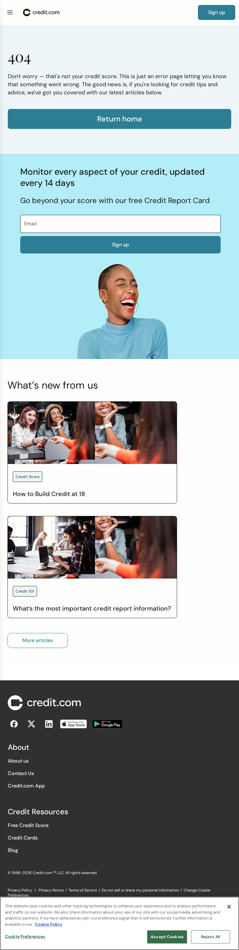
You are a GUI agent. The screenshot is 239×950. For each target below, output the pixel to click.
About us (18, 761)
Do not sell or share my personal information (140, 890)
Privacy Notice (51, 890)
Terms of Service (82, 890)
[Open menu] (10, 12)
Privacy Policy (20, 890)
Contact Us (21, 773)
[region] (119, 923)
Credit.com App (26, 785)
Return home (119, 119)
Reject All (210, 936)
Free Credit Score (28, 825)
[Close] (229, 907)
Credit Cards (23, 837)
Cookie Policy (48, 924)
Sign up (120, 244)
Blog (13, 850)
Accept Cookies (167, 936)
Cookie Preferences (25, 936)
